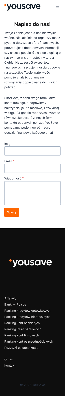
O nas (8, 359)
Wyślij (11, 212)
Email (9, 161)
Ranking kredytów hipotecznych (27, 317)
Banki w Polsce (15, 304)
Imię (7, 144)
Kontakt (9, 365)
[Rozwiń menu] (57, 7)
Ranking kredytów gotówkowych (27, 310)
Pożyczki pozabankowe (21, 347)
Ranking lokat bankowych (22, 329)
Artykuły (10, 298)
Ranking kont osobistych (22, 323)
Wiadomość (14, 178)
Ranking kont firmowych (21, 335)
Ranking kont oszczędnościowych (28, 341)
